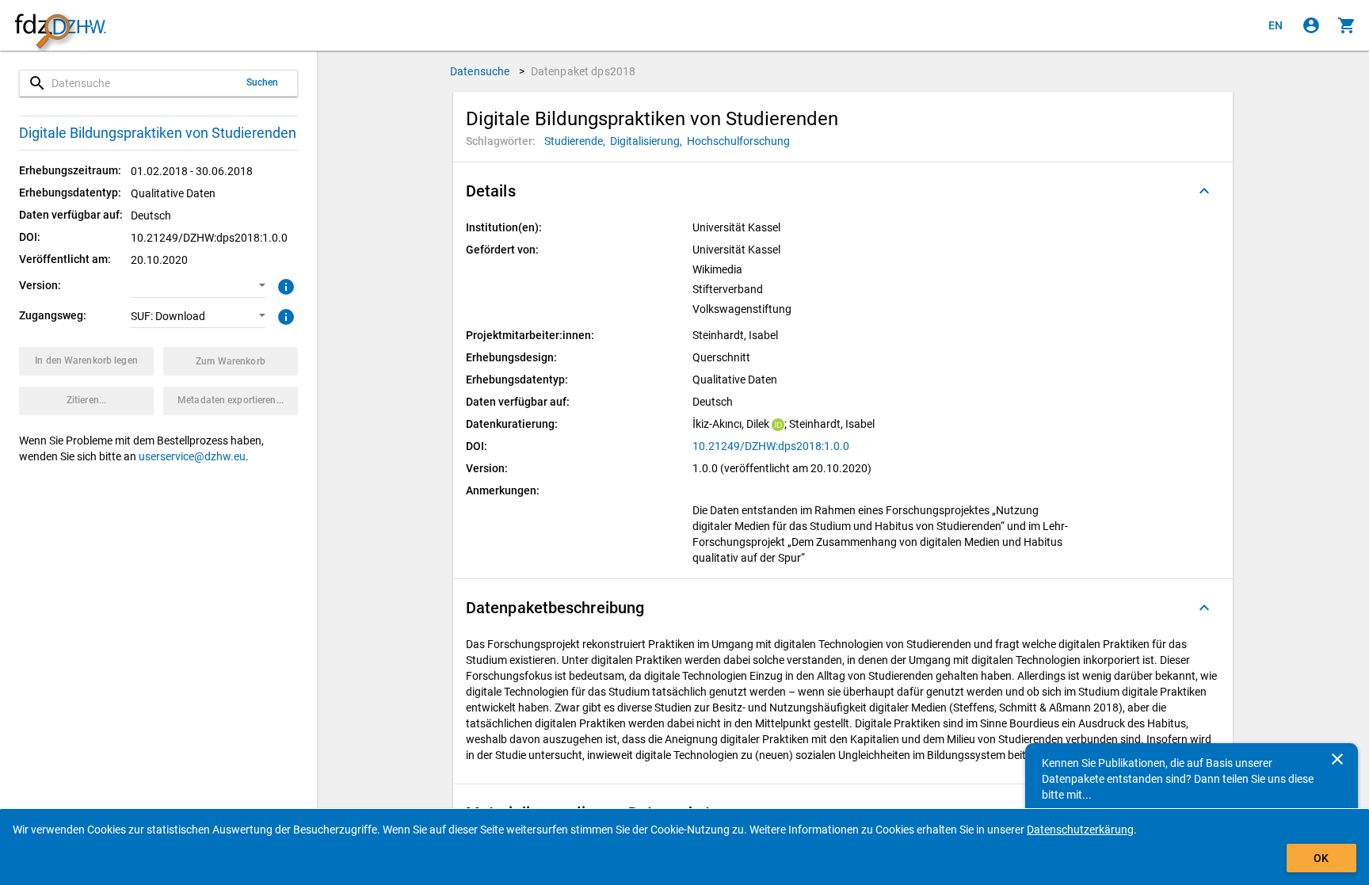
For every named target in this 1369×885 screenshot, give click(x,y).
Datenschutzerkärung (1080, 829)
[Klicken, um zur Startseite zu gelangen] (60, 25)
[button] (198, 286)
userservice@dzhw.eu (192, 456)
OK (1321, 858)
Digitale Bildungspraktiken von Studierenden (157, 132)
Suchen (262, 82)
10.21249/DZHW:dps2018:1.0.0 (770, 446)
